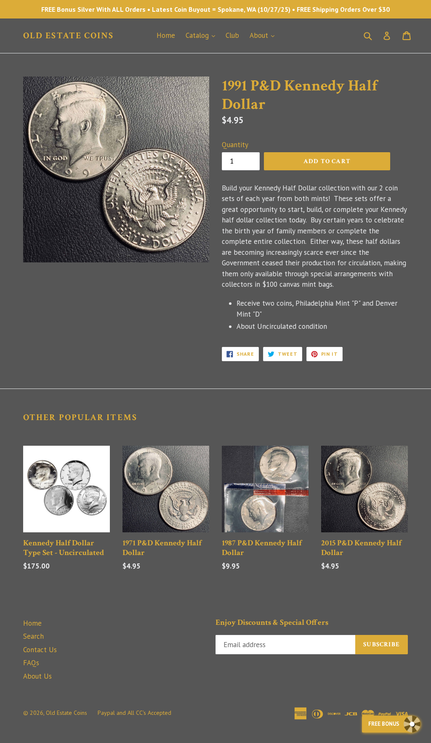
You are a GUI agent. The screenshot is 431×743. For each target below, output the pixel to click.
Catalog (202, 35)
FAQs (31, 662)
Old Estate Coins (68, 35)
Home (166, 35)
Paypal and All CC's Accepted (134, 713)
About (264, 35)
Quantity (235, 144)
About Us (37, 676)
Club (232, 35)
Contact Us (40, 649)
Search (33, 636)
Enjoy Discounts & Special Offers (272, 623)
